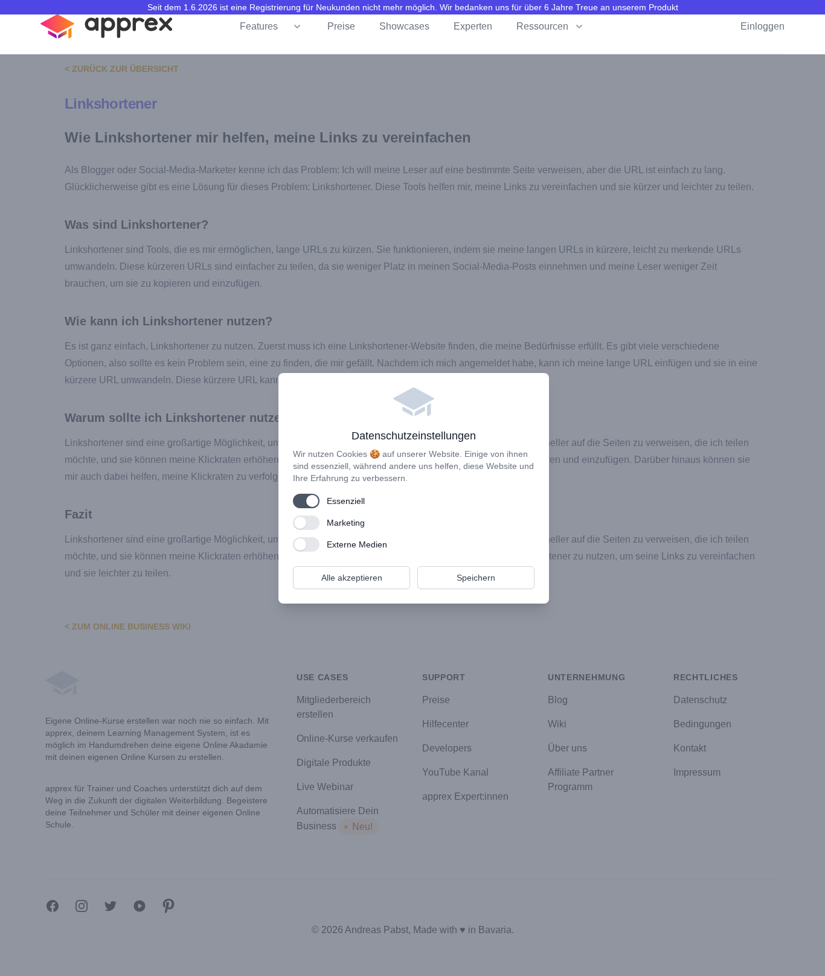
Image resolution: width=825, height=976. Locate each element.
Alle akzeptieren (351, 577)
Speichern (476, 577)
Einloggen (762, 26)
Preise (341, 26)
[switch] (306, 501)
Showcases (404, 26)
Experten (473, 26)
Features (259, 26)
